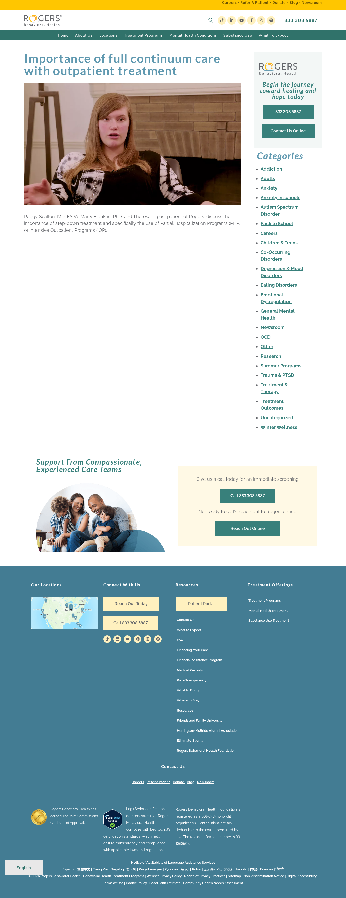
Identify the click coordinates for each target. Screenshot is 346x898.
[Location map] (64, 628)
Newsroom (312, 3)
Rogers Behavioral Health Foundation (206, 751)
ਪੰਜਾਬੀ (280, 869)
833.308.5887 (300, 20)
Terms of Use (113, 883)
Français (266, 869)
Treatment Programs (264, 600)
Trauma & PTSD (277, 375)
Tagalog (117, 869)
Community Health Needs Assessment (213, 883)
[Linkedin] (117, 639)
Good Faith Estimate (165, 883)
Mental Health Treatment (268, 611)
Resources (185, 710)
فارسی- (209, 869)
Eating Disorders (279, 285)
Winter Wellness (279, 427)
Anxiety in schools (280, 197)
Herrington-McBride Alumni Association (208, 731)
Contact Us (185, 620)
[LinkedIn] (231, 20)
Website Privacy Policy (164, 876)
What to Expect (189, 630)
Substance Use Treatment (268, 620)
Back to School (277, 223)
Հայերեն (224, 869)
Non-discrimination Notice (263, 876)
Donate (279, 3)
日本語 (253, 869)
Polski (196, 869)
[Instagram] (261, 20)
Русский (171, 869)
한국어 (131, 869)
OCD (266, 337)
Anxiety (269, 188)
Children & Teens (279, 242)
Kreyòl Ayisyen (150, 869)
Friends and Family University (199, 720)
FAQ (180, 640)
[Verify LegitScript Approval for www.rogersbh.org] (112, 828)
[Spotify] (271, 20)
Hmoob (240, 869)
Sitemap (235, 876)
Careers (229, 3)
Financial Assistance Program (199, 660)
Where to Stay (188, 700)
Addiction (271, 169)
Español (68, 869)
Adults (268, 178)
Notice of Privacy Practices (204, 876)
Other (267, 346)
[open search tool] (210, 20)
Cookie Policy (136, 883)
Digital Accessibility (302, 876)
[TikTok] (222, 20)
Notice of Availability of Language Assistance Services (173, 862)
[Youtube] (241, 20)
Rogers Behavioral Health (61, 876)
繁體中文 (83, 869)
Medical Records (190, 670)
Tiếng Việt (101, 869)
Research (271, 356)
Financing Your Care (192, 650)
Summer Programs (281, 365)
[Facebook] (251, 20)
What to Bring (188, 690)
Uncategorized (277, 417)
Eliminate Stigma (190, 740)
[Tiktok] (107, 639)
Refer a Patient (254, 3)
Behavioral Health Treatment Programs (113, 876)
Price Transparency (191, 680)
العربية (184, 869)
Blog (293, 3)
